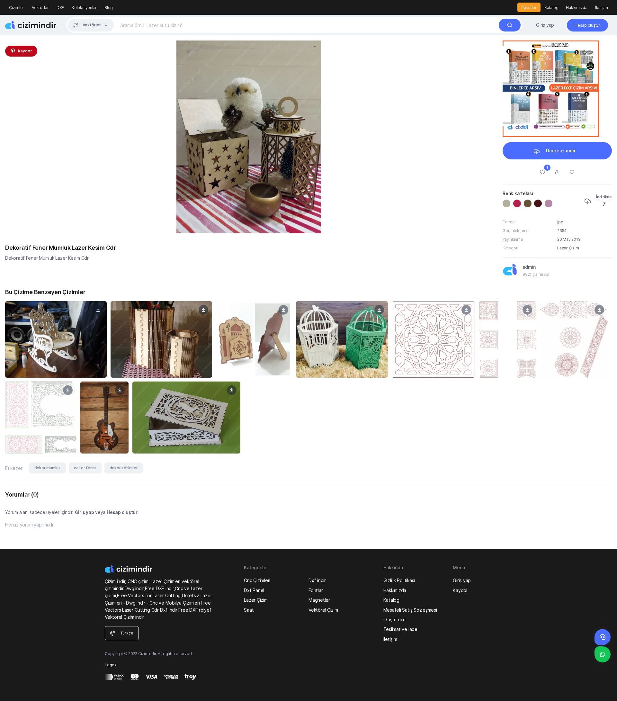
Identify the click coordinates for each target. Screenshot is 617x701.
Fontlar (315, 590)
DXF (60, 7)
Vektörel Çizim (323, 610)
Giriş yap (545, 25)
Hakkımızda (576, 7)
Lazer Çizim (568, 248)
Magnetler (319, 600)
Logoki (111, 664)
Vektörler (40, 7)
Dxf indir (317, 580)
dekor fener (85, 467)
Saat (249, 610)
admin (529, 267)
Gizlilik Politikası (399, 580)
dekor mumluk (47, 467)
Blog (108, 7)
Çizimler (16, 7)
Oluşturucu (394, 619)
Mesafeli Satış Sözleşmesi (410, 610)
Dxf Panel (254, 590)
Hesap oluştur (122, 512)
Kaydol (460, 590)
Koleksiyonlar (84, 7)
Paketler (529, 7)
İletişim (601, 7)
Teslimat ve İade (400, 629)
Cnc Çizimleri (257, 580)
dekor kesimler (124, 467)
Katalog (551, 7)
